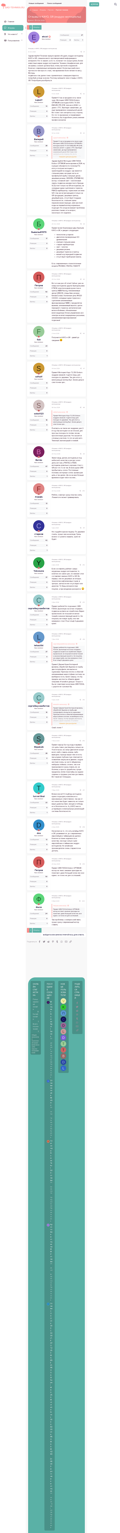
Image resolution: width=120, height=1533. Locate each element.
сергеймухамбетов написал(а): (64, 644)
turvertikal (39, 796)
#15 (84, 700)
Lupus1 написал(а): (59, 138)
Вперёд (36, 27)
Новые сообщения (36, 3)
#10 (83, 491)
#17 (84, 790)
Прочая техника (51, 1071)
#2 (84, 94)
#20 (83, 901)
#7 (84, 368)
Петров (39, 285)
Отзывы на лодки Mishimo (51, 1093)
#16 (83, 741)
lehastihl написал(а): (60, 704)
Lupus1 (38, 100)
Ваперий (38, 139)
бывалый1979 (38, 232)
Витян (39, 460)
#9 (84, 454)
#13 (84, 602)
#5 (84, 279)
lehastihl (38, 645)
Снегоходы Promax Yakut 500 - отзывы (51, 1160)
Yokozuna (39, 571)
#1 (84, 52)
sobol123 (39, 414)
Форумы (11, 28)
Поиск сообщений (54, 3)
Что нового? (13, 34)
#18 (83, 827)
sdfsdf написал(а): (59, 412)
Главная (11, 22)
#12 (84, 565)
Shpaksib (39, 747)
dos (39, 833)
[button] (21, 34)
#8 (84, 407)
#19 (83, 864)
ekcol (32, 20)
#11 (84, 528)
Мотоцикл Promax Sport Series (51, 1019)
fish (39, 339)
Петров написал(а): (60, 906)
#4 (84, 224)
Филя (39, 907)
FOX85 (39, 497)
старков (38, 534)
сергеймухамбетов (38, 608)
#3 (84, 133)
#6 (84, 333)
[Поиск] (115, 4)
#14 (84, 639)
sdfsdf (38, 376)
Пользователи (13, 41)
